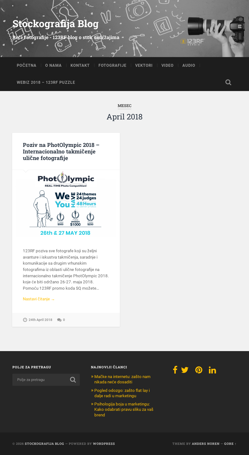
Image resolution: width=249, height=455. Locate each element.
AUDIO (188, 65)
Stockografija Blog (55, 23)
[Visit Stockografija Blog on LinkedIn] (212, 371)
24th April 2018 (40, 320)
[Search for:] (46, 380)
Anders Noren (206, 444)
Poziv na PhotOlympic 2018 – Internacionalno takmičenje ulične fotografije (61, 151)
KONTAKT (80, 65)
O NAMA (53, 65)
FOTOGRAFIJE (112, 65)
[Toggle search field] (228, 82)
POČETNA (26, 65)
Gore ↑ (230, 444)
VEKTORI (144, 65)
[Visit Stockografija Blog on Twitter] (185, 371)
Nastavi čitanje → (39, 298)
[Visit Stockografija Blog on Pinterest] (198, 371)
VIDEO (167, 65)
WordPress (104, 444)
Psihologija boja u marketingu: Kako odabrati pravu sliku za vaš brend (123, 409)
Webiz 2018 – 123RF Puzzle (46, 82)
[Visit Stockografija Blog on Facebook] (175, 371)
